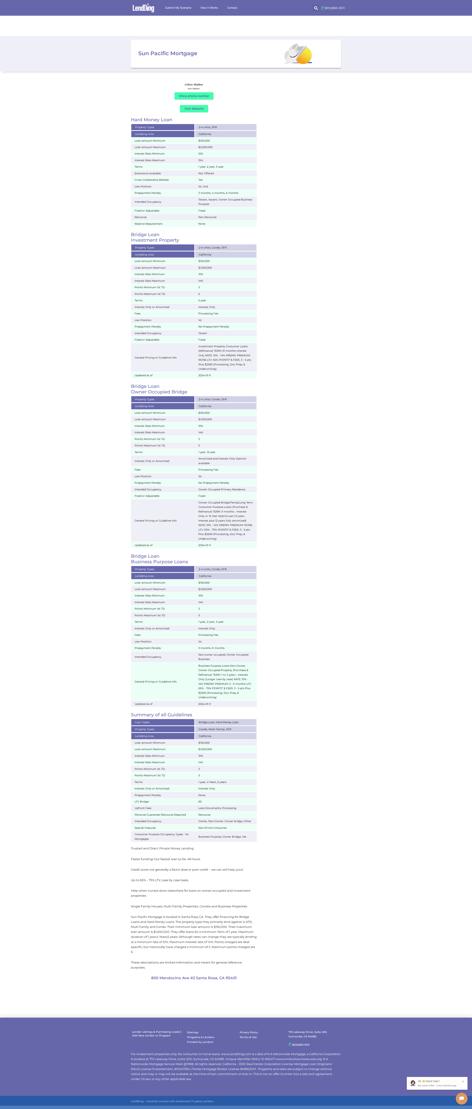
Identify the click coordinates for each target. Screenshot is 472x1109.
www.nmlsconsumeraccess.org (299, 1059)
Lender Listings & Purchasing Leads (156, 1031)
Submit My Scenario (178, 7)
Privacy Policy (249, 1032)
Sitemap (192, 1032)
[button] (316, 8)
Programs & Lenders (200, 1037)
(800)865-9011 (334, 8)
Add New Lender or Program (151, 1035)
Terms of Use (248, 1037)
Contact (232, 7)
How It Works (209, 7)
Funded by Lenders (200, 1042)
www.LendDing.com (236, 1054)
